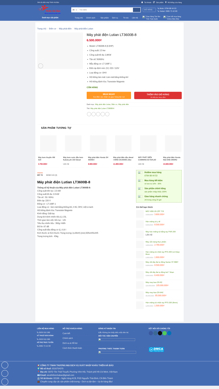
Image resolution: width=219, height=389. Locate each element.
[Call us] (164, 333)
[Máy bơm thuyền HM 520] (48, 143)
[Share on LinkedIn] (107, 114)
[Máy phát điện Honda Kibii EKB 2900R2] (173, 143)
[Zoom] (40, 65)
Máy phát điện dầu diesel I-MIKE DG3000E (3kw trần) (123, 158)
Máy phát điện (65, 29)
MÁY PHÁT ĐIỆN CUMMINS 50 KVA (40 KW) (147, 158)
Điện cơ (52, 29)
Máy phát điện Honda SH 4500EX (98, 158)
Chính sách (90, 18)
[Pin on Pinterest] (103, 114)
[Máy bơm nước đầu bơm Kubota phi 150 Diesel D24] (73, 143)
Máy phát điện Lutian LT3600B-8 (102, 108)
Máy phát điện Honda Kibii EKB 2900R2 (171, 158)
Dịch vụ (115, 18)
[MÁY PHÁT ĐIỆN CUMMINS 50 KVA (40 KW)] (148, 143)
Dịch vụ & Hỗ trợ (70, 343)
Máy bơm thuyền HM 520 (46, 158)
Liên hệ (135, 18)
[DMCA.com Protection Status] (156, 349)
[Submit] (137, 9)
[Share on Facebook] (89, 114)
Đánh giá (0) (51, 175)
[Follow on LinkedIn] (169, 333)
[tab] (40, 175)
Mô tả (40, 175)
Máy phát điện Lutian (83, 29)
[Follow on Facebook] (151, 333)
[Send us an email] (160, 333)
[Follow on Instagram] (155, 333)
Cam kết (66, 333)
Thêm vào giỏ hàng (158, 94)
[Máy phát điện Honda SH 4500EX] (98, 143)
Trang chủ (79, 18)
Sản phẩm (105, 18)
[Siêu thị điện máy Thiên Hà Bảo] (52, 10)
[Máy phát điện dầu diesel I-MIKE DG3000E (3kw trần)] (123, 143)
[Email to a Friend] (98, 114)
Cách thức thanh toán (72, 348)
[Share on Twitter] (94, 114)
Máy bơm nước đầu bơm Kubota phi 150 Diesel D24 (73, 158)
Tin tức (126, 18)
